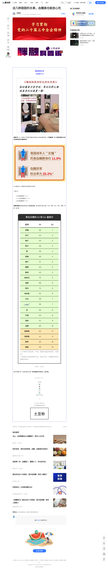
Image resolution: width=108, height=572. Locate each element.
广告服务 (41, 560)
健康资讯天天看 (16, 455)
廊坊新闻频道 (16, 506)
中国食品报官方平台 (18, 494)
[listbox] (39, 469)
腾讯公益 (51, 560)
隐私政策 (32, 560)
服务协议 (27, 560)
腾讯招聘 (46, 560)
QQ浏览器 (56, 560)
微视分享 (15, 468)
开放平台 (37, 560)
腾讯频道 (61, 560)
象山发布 (15, 481)
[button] (91, 14)
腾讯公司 (37, 567)
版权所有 (41, 567)
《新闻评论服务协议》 (34, 512)
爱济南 (14, 443)
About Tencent (21, 560)
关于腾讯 (15, 560)
